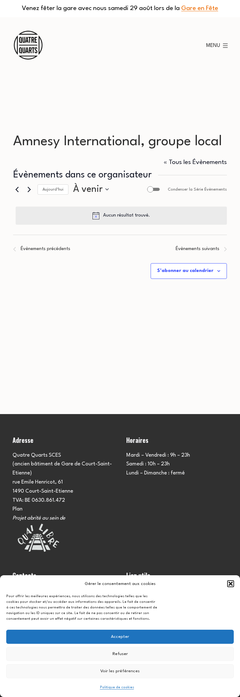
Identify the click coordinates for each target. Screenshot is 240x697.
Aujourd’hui (52, 189)
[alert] (121, 216)
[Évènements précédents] (17, 189)
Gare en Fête (199, 8)
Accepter (120, 636)
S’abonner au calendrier (185, 271)
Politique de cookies (117, 687)
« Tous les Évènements (195, 162)
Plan (17, 509)
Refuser (120, 654)
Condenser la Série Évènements (197, 189)
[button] (231, 584)
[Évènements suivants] (29, 189)
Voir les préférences (120, 671)
